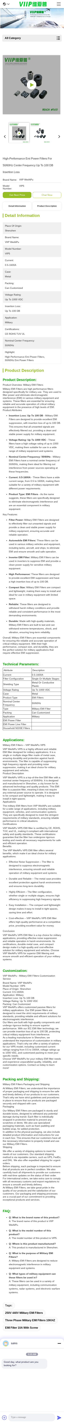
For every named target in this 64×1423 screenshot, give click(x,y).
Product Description (47, 206)
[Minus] (59, 1343)
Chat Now (47, 195)
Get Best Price (17, 195)
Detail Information (17, 206)
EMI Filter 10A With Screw (21, 1327)
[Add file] (4, 1417)
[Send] (59, 1417)
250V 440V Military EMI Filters (24, 1312)
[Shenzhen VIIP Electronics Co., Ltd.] (33, 4)
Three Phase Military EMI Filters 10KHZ (30, 1320)
